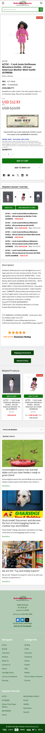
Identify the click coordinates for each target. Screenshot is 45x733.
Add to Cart (11, 396)
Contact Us (6, 665)
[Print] (13, 175)
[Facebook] (4, 175)
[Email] (9, 175)
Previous (3, 397)
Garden (27, 665)
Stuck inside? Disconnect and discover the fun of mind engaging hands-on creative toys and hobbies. (21, 523)
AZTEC (4, 696)
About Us (5, 661)
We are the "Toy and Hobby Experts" (21, 570)
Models (27, 672)
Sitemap (5, 680)
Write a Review (7, 76)
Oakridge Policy (8, 672)
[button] (22, 167)
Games (27, 661)
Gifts (26, 668)
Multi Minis (27, 708)
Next (42, 397)
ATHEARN (5, 700)
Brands (4, 649)
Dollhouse (28, 657)
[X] (18, 175)
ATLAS (25, 700)
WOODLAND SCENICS (31, 696)
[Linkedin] (22, 175)
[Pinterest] (27, 175)
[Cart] (41, 3)
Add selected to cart (26, 208)
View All (26, 712)
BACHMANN (6, 711)
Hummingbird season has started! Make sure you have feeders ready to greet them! (21, 472)
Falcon (4, 715)
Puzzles (27, 680)
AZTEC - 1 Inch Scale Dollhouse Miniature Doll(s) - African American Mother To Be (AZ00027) (11, 404)
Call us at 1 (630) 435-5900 (22, 614)
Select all (9, 208)
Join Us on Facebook (9, 676)
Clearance (5, 653)
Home (4, 645)
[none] (22, 36)
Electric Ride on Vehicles (33, 676)
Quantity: (7, 149)
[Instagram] (22, 620)
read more (6, 486)
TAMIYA (26, 704)
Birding (27, 645)
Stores (4, 668)
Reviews (5, 657)
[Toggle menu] (3, 3)
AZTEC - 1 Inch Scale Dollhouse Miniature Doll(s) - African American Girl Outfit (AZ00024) (33, 404)
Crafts (26, 649)
